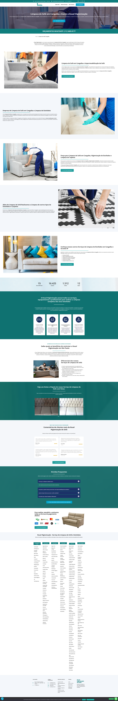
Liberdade (36, 568)
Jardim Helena (63, 577)
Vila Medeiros (54, 585)
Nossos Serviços (64, 4)
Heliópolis (71, 585)
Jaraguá (44, 576)
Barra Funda (45, 556)
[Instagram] (80, 1)
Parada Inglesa (54, 570)
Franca (79, 572)
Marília (79, 594)
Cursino (70, 580)
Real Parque (71, 639)
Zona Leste (63, 543)
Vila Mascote (71, 660)
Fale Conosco (71, 4)
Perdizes (44, 588)
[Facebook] (78, 1)
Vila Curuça (62, 602)
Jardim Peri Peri (55, 562)
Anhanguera (36, 548)
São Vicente (80, 633)
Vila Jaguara (45, 615)
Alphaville (45, 547)
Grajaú (70, 582)
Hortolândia (80, 579)
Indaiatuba (80, 581)
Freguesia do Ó (54, 554)
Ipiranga (70, 593)
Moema (70, 626)
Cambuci (35, 559)
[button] (34, 406)
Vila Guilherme (54, 581)
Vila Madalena (45, 618)
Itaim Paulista (63, 568)
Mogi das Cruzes (81, 598)
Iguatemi (62, 566)
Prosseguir (84, 699)
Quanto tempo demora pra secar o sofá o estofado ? (49, 493)
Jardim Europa (72, 605)
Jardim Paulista (72, 613)
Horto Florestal (54, 556)
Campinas (80, 562)
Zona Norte (55, 543)
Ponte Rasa (62, 588)
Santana (53, 574)
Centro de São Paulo (37, 543)
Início (36, 36)
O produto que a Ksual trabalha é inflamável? (47, 496)
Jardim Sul (71, 616)
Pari (35, 571)
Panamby (71, 629)
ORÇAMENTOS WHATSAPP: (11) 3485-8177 (59, 31)
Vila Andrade (71, 650)
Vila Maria (53, 583)
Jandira (44, 574)
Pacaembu (36, 570)
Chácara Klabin (72, 571)
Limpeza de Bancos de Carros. (68, 260)
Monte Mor (80, 601)
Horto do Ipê (71, 587)
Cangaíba (62, 551)
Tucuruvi (53, 579)
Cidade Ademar (72, 572)
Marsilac (70, 620)
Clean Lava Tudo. (65, 355)
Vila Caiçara (80, 646)
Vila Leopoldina (46, 616)
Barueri (44, 558)
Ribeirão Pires (80, 614)
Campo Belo (71, 555)
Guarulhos (80, 577)
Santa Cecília (36, 575)
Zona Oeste (46, 543)
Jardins (35, 566)
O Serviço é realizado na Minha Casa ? (46, 481)
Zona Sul (72, 543)
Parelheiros (71, 635)
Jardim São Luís (72, 615)
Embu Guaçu (80, 567)
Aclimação (36, 546)
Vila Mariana (71, 658)
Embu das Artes (46, 567)
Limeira (79, 592)
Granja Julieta (71, 583)
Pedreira (70, 637)
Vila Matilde (62, 607)
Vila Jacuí (62, 605)
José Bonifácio (54, 563)
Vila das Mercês (72, 653)
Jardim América (72, 601)
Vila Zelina (62, 611)
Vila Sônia (71, 670)
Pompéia (44, 593)
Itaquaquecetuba (81, 585)
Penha (61, 586)
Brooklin (70, 554)
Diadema (79, 565)
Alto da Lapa (45, 549)
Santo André (80, 615)
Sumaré (44, 607)
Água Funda (71, 546)
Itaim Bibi (71, 594)
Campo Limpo (71, 559)
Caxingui (44, 563)
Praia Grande (80, 609)
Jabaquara (71, 599)
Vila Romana (45, 620)
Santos (79, 617)
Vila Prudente (63, 609)
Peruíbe (79, 603)
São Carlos (80, 625)
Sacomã (70, 640)
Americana (80, 549)
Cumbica (79, 563)
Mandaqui (53, 568)
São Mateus (62, 591)
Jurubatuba (71, 618)
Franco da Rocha (81, 574)
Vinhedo (79, 648)
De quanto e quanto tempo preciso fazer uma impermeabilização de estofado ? (54, 489)
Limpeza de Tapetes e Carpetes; (69, 258)
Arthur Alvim (62, 547)
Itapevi (44, 571)
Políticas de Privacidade (90, 699)
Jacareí (79, 588)
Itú (78, 587)
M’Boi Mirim (71, 622)
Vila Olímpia (71, 665)
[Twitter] (84, 1)
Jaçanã (53, 560)
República (36, 573)
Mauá (79, 596)
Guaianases (62, 564)
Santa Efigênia (37, 577)
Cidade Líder (62, 553)
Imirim (53, 558)
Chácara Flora (71, 566)
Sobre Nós (57, 4)
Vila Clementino (72, 651)
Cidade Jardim (72, 578)
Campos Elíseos (37, 560)
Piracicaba (80, 605)
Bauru (79, 555)
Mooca (61, 581)
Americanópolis (63, 546)
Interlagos (71, 591)
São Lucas (62, 590)
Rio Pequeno (45, 602)
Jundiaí (79, 590)
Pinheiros (44, 590)
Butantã (44, 560)
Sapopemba (62, 596)
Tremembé (54, 577)
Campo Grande (72, 557)
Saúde (70, 648)
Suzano (79, 640)
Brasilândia (54, 550)
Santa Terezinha (55, 576)
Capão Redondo (72, 564)
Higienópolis (36, 564)
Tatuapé (61, 598)
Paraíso (70, 631)
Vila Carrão (62, 600)
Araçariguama (80, 551)
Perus (53, 572)
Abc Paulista (80, 546)
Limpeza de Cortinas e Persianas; (69, 257)
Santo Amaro (71, 646)
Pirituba (44, 591)
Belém (61, 549)
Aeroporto (80, 547)
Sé (34, 579)
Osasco (44, 580)
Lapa (44, 578)
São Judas (71, 642)
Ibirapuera (71, 589)
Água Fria (53, 546)
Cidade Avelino (72, 574)
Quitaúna (44, 598)
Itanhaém (80, 583)
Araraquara (80, 553)
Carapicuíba (45, 562)
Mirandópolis (71, 624)
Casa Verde (54, 552)
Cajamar (79, 560)
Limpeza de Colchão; (66, 259)
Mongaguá (80, 600)
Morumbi (71, 627)
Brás (35, 557)
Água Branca (45, 546)
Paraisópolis (71, 633)
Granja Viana (45, 569)
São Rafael (71, 644)
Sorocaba (79, 638)
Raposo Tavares (46, 600)
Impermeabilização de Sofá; (68, 256)
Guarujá (79, 576)
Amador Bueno (46, 554)
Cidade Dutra (71, 576)
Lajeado (61, 579)
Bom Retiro (36, 555)
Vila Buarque (36, 581)
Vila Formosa (62, 604)
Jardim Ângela (72, 603)
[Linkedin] (82, 1)
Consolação (36, 562)
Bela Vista (36, 553)
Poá (78, 607)
